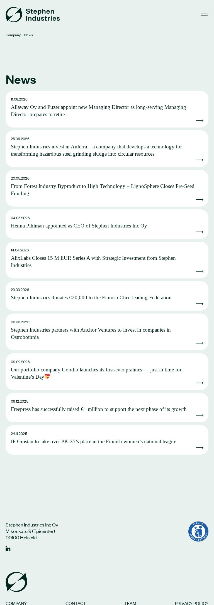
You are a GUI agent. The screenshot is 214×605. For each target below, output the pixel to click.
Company (13, 34)
